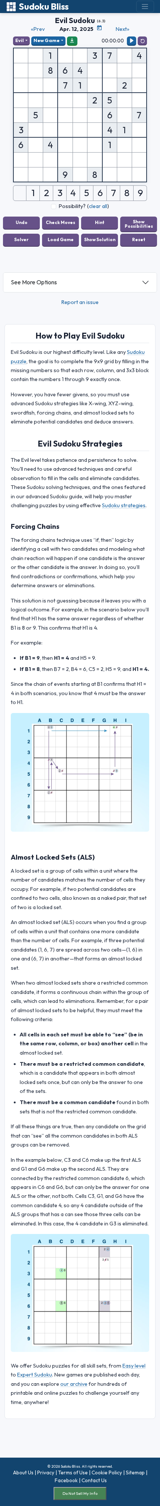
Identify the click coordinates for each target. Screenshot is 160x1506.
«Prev (38, 29)
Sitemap (135, 1472)
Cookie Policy (107, 1472)
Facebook (66, 1480)
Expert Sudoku (34, 1374)
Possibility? (72, 206)
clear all (98, 206)
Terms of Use (73, 1472)
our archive (73, 1384)
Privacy (45, 1472)
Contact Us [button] (94, 1480)
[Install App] (72, 40)
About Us (23, 1472)
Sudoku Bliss (44, 6)
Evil (19, 40)
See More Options (34, 282)
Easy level (133, 1365)
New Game (46, 40)
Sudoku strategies (123, 505)
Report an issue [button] (80, 302)
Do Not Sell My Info (80, 1493)
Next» (122, 29)
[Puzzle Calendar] (99, 28)
